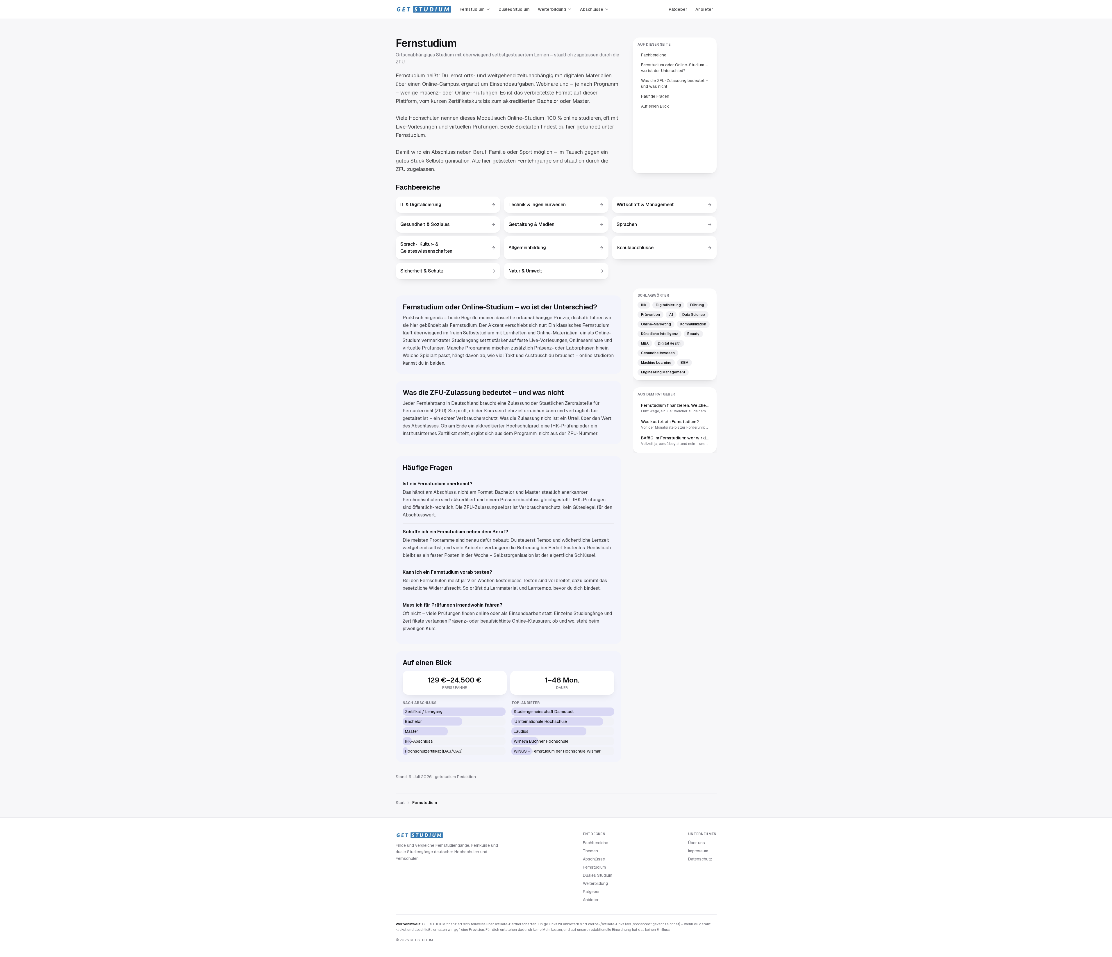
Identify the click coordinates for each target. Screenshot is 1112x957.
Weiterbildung (552, 9)
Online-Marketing (656, 324)
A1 (671, 314)
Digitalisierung (668, 305)
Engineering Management (663, 372)
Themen (590, 850)
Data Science (693, 314)
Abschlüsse (591, 9)
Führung (697, 305)
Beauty (693, 334)
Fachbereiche (653, 55)
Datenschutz (700, 859)
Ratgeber (678, 9)
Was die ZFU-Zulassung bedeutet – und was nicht (674, 83)
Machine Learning (656, 362)
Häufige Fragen (655, 96)
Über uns (696, 842)
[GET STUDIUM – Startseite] (423, 9)
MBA (645, 343)
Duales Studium (514, 9)
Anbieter (704, 9)
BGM (684, 362)
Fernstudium (472, 9)
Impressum (698, 850)
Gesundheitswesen (658, 353)
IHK (644, 305)
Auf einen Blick (655, 106)
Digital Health (669, 343)
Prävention (650, 314)
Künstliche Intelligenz (659, 334)
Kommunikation (693, 324)
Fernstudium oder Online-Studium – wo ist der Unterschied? (674, 67)
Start (400, 802)
